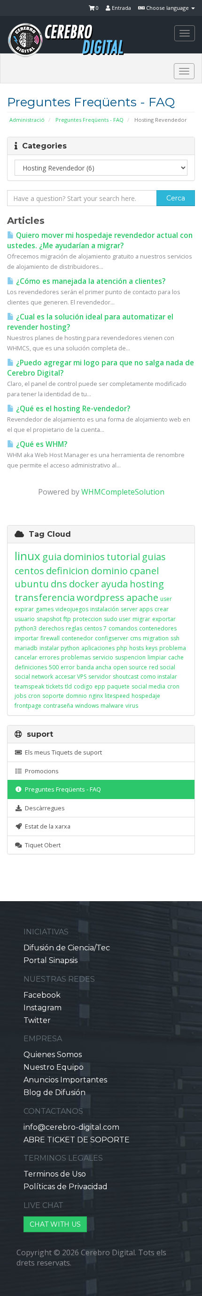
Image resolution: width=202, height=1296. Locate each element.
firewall (50, 638)
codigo (83, 686)
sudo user (117, 619)
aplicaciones (98, 648)
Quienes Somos (52, 1054)
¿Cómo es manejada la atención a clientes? (89, 281)
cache (176, 657)
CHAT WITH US (55, 1224)
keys (151, 648)
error (68, 667)
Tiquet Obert (41, 845)
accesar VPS (70, 677)
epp (99, 686)
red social (162, 667)
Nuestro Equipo (53, 1067)
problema (172, 648)
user (166, 599)
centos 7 (95, 628)
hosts (136, 648)
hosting (147, 584)
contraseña (58, 706)
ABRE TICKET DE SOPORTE (76, 1139)
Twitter (37, 1020)
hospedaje (146, 696)
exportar (164, 619)
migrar (141, 619)
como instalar (158, 677)
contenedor (77, 638)
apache (142, 597)
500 (54, 667)
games (45, 609)
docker (84, 584)
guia (52, 556)
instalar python (59, 648)
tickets (54, 686)
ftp (67, 619)
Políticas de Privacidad (65, 1186)
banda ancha (94, 667)
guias (154, 556)
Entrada (120, 7)
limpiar (157, 657)
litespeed (117, 696)
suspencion (130, 657)
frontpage (28, 706)
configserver (111, 638)
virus (131, 706)
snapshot (49, 619)
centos (29, 570)
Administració (27, 119)
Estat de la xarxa (46, 826)
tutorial (123, 556)
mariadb (26, 648)
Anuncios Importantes (65, 1079)
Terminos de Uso (54, 1174)
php (122, 648)
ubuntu (32, 584)
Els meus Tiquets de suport (62, 752)
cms (135, 638)
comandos (123, 628)
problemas (76, 657)
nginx (96, 696)
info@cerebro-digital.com (71, 1127)
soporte (53, 696)
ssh (175, 638)
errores (49, 657)
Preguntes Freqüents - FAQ (89, 119)
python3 (26, 628)
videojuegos (71, 609)
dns (59, 584)
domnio (76, 696)
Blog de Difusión (54, 1092)
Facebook (42, 995)
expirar (24, 609)
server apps (137, 609)
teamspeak (29, 686)
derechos (51, 628)
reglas (74, 628)
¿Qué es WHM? (40, 444)
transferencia (45, 597)
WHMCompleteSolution (122, 492)
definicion (67, 570)
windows (87, 706)
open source (130, 667)
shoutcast (126, 677)
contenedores (158, 628)
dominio (109, 570)
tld (68, 686)
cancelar (26, 657)
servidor (99, 677)
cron (34, 696)
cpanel (144, 570)
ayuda (114, 584)
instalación (104, 609)
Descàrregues (43, 808)
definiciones (31, 667)
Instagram (42, 1007)
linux (27, 555)
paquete (118, 686)
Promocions (40, 771)
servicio (103, 657)
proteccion (87, 619)
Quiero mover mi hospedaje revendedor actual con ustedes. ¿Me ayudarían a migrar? (100, 240)
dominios (84, 556)
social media (148, 686)
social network (34, 677)
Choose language (167, 7)
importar (27, 638)
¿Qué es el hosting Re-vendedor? (72, 409)
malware (112, 706)
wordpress (100, 597)
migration (156, 638)
